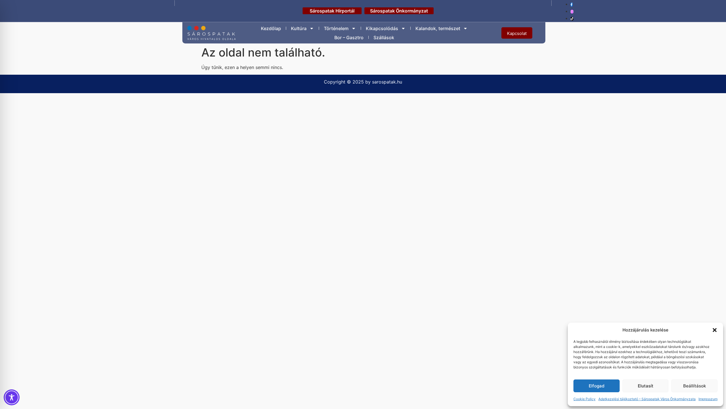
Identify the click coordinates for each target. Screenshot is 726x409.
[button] (714, 330)
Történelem (336, 28)
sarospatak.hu (387, 82)
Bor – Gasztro (349, 37)
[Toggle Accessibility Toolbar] (11, 397)
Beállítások (694, 386)
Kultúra (299, 28)
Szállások (383, 37)
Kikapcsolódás (382, 28)
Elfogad (596, 386)
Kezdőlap (271, 28)
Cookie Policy (584, 399)
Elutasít (645, 386)
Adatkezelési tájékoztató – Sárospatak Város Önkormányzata (647, 399)
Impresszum (707, 399)
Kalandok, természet (437, 28)
